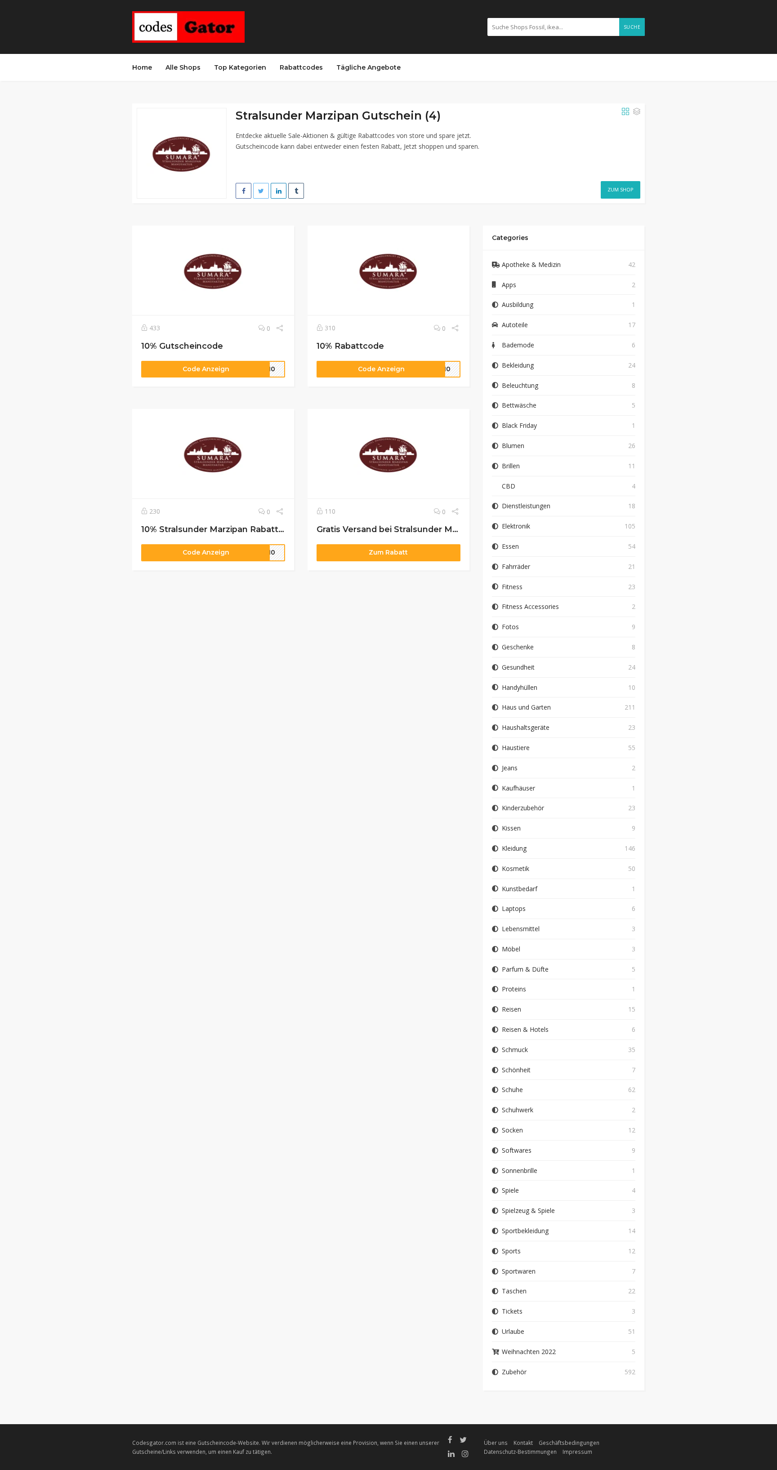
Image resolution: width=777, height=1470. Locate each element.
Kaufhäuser (518, 788)
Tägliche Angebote (368, 67)
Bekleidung (518, 365)
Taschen (514, 1291)
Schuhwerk (517, 1110)
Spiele (510, 1190)
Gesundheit (518, 667)
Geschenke (518, 647)
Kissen (511, 828)
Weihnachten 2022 (529, 1351)
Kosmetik (515, 868)
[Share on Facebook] (243, 191)
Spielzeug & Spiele (528, 1210)
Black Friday (519, 425)
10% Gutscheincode (182, 346)
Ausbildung (517, 304)
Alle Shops (183, 67)
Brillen (511, 466)
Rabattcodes (301, 67)
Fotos (510, 626)
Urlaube (513, 1331)
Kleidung (514, 848)
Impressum (577, 1451)
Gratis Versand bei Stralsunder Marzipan (399, 529)
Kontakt (523, 1442)
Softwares (516, 1150)
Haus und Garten (526, 707)
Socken (512, 1130)
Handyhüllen (519, 687)
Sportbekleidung (525, 1230)
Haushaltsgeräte (525, 727)
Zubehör (514, 1372)
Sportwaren (519, 1271)
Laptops (514, 908)
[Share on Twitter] (261, 191)
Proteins (514, 989)
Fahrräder (516, 566)
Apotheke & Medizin (531, 264)
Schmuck (515, 1049)
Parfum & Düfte (525, 969)
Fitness (512, 586)
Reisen (511, 1009)
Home (142, 67)
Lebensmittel (521, 928)
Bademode (518, 345)
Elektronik (516, 526)
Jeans (510, 768)
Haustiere (516, 747)
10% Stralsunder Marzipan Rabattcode (220, 529)
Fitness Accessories (530, 606)
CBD (508, 486)
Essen (510, 546)
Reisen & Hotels (525, 1029)
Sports (511, 1251)
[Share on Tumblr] (296, 191)
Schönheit (516, 1070)
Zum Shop (620, 189)
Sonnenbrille (519, 1170)
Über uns (496, 1442)
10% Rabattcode (350, 346)
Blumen (513, 445)
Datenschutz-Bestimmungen (520, 1451)
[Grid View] (625, 112)
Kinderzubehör (523, 808)
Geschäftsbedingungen (569, 1442)
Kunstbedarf (519, 888)
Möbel (511, 949)
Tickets (512, 1311)
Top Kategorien (240, 67)
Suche (632, 27)
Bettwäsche (519, 405)
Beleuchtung (520, 385)
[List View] (636, 112)
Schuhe (512, 1089)
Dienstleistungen (526, 506)
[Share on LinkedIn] (278, 191)
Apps (509, 284)
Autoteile (515, 324)
